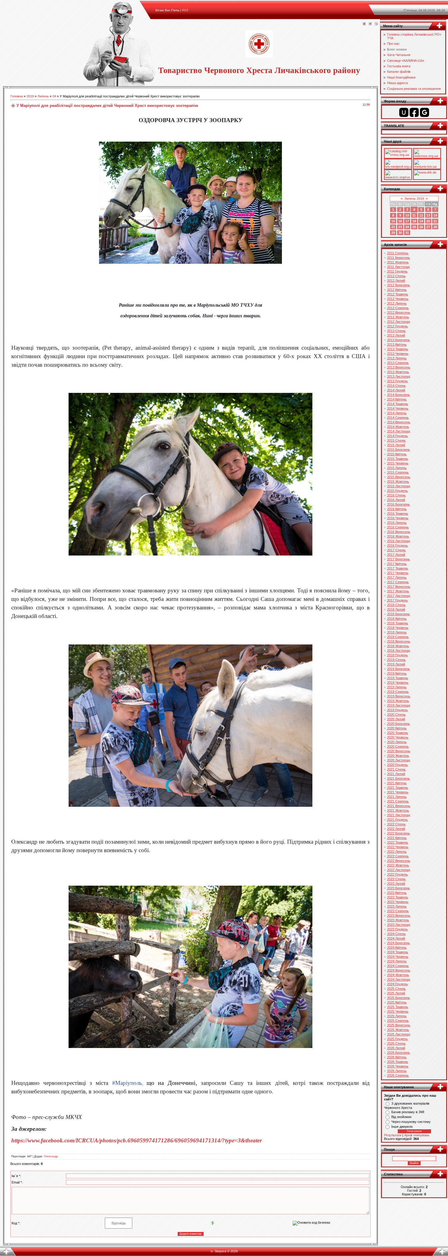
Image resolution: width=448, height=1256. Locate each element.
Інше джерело (402, 1126)
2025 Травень (397, 1007)
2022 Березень (398, 833)
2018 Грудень (397, 655)
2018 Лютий (396, 609)
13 (428, 215)
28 (435, 227)
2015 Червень (397, 463)
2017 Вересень (398, 586)
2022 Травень (397, 842)
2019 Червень (397, 682)
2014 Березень (398, 395)
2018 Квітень (397, 618)
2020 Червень (397, 737)
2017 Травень (397, 568)
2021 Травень (397, 787)
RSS (185, 10)
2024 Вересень (398, 970)
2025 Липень (397, 1016)
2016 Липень (397, 522)
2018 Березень (398, 614)
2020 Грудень (397, 765)
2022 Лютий (396, 829)
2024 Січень (396, 934)
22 (393, 227)
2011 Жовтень (398, 262)
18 (414, 221)
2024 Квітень (397, 947)
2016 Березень (398, 504)
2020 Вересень (398, 751)
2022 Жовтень (398, 865)
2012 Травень (397, 294)
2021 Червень (397, 792)
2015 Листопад (398, 486)
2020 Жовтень (398, 755)
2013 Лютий (396, 335)
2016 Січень (396, 495)
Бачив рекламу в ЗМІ (407, 1112)
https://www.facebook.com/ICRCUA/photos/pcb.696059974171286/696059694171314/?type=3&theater (136, 1140)
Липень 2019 (414, 198)
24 (407, 227)
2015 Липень (397, 468)
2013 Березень (398, 340)
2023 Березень (398, 888)
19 (421, 221)
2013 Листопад (398, 376)
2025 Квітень (397, 1002)
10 (407, 215)
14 (435, 215)
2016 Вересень (398, 532)
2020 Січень (396, 714)
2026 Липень (397, 1071)
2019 (30, 96)
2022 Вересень (398, 861)
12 (421, 215)
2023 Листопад (398, 924)
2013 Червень (397, 353)
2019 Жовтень (398, 701)
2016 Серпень (398, 527)
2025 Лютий (396, 993)
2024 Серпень (398, 966)
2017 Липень (397, 577)
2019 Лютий (396, 664)
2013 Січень (396, 331)
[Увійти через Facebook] (414, 112)
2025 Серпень (398, 1020)
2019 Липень (397, 687)
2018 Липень (397, 632)
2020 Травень (397, 733)
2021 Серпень (398, 801)
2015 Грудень (397, 490)
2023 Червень (397, 902)
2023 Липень (397, 906)
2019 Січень (396, 660)
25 (414, 227)
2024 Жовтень (398, 975)
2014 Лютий (396, 390)
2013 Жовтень (398, 372)
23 (400, 227)
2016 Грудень (397, 545)
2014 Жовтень (398, 427)
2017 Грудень (397, 600)
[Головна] (364, 24)
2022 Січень (396, 824)
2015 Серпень (398, 472)
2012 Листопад (398, 321)
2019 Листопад (398, 705)
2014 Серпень (398, 417)
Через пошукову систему (411, 1122)
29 (393, 233)
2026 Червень (397, 1066)
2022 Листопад (398, 870)
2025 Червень (397, 1011)
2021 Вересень (398, 806)
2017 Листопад (398, 596)
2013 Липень (397, 358)
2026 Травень (397, 1062)
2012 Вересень (398, 312)
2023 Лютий (396, 883)
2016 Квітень (397, 509)
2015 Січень (396, 440)
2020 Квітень (397, 728)
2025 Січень (396, 988)
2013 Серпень (398, 363)
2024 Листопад (398, 979)
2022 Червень (397, 847)
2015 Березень (398, 449)
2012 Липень (397, 303)
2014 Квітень (397, 399)
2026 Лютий (396, 1048)
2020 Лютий (396, 719)
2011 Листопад (398, 267)
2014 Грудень (397, 436)
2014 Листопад (398, 431)
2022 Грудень (397, 874)
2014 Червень (397, 408)
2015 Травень (397, 458)
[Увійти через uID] (403, 112)
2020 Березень (398, 723)
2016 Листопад (398, 541)
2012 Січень (396, 276)
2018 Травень (397, 623)
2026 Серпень (398, 1075)
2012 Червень (397, 299)
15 (393, 221)
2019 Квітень (397, 673)
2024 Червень (397, 956)
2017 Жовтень (398, 591)
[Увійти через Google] (424, 112)
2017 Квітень (397, 564)
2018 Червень (397, 628)
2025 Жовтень (398, 1030)
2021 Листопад (398, 815)
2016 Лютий (396, 500)
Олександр (51, 1156)
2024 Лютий (396, 938)
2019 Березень (398, 669)
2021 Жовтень (398, 810)
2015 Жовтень (398, 481)
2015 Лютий (396, 445)
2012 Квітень (397, 289)
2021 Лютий (396, 774)
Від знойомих (401, 1117)
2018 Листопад (398, 650)
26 (421, 227)
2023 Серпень (398, 911)
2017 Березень (398, 559)
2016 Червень (397, 518)
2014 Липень (397, 413)
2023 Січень (396, 879)
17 (407, 221)
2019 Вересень (398, 696)
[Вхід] (376, 24)
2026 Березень (398, 1052)
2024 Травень (397, 952)
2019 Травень (397, 678)
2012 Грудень (397, 326)
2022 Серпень (398, 856)
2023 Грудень (397, 929)
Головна (16, 96)
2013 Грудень (397, 381)
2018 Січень (396, 605)
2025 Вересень (398, 1025)
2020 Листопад (398, 760)
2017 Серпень (398, 582)
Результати (392, 1135)
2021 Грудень (397, 819)
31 (407, 233)
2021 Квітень (397, 783)
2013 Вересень (398, 367)
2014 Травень (397, 404)
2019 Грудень (397, 710)
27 (428, 227)
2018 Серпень (398, 637)
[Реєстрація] (370, 24)
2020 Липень (397, 742)
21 (435, 221)
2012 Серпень (398, 308)
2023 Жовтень (398, 920)
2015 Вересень (398, 477)
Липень (43, 96)
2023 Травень (397, 897)
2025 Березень (398, 998)
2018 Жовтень (398, 646)
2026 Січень (396, 1043)
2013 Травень (397, 349)
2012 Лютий (396, 280)
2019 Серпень (398, 691)
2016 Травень (397, 513)
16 (400, 221)
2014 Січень (396, 385)
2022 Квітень (397, 838)
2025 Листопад (398, 1034)
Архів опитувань (416, 1135)
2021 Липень (397, 797)
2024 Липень (397, 961)
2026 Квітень (397, 1057)
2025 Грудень (397, 1039)
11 (414, 215)
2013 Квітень (397, 344)
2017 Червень (397, 573)
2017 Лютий (396, 554)
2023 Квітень (397, 892)
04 (54, 96)
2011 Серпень (397, 253)
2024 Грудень (397, 984)
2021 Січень (396, 769)
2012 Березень (398, 285)
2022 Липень (397, 851)
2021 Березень (398, 778)
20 (428, 221)
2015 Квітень (397, 454)
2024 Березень (398, 943)
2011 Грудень (397, 271)
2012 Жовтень (398, 317)
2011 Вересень (398, 257)
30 (400, 233)
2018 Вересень (398, 641)
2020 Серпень (398, 746)
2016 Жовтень (398, 536)
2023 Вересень (398, 915)
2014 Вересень (398, 422)
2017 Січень (396, 550)
